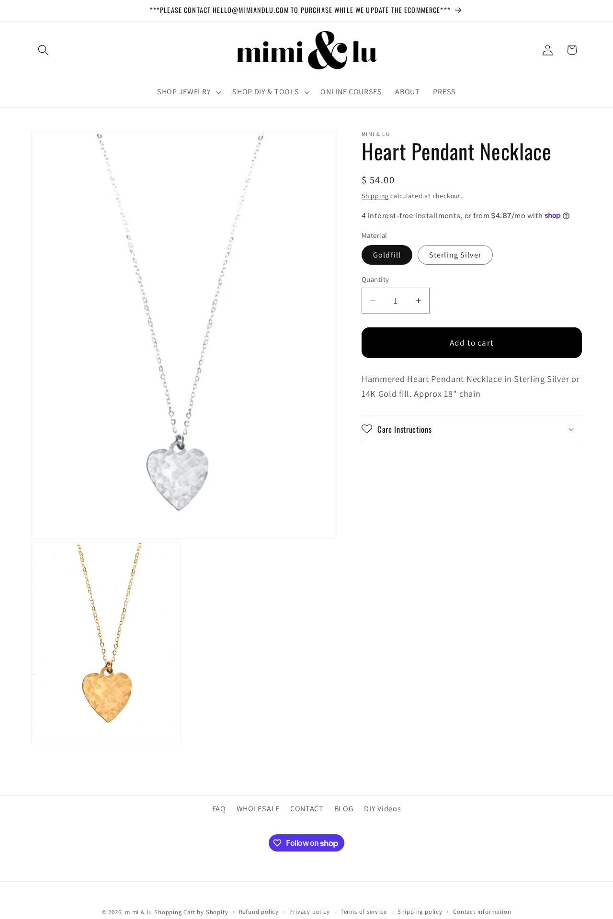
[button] (43, 50)
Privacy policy (309, 912)
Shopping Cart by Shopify (191, 912)
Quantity (375, 279)
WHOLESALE (258, 808)
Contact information (482, 912)
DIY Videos (382, 808)
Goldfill (387, 254)
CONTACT (307, 808)
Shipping (375, 195)
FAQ (219, 808)
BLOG (344, 808)
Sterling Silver (455, 254)
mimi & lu (138, 912)
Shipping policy (420, 912)
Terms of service (364, 912)
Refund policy (259, 912)
